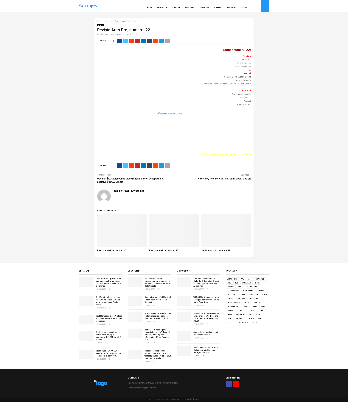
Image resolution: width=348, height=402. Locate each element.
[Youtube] (258, 6)
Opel (263, 307)
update (230, 322)
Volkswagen (242, 322)
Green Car (84, 270)
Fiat (235, 295)
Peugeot (230, 310)
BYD (236, 283)
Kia (257, 299)
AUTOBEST (260, 279)
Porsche (242, 310)
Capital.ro (246, 283)
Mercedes (257, 303)
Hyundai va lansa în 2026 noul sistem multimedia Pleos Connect (158, 299)
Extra (244, 8)
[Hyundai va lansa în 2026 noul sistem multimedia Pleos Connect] (135, 301)
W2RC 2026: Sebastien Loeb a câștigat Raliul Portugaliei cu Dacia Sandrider (206, 299)
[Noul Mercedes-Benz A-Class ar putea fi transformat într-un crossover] (86, 319)
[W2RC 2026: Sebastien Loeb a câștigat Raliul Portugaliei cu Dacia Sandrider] (184, 301)
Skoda (262, 310)
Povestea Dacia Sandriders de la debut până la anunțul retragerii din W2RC (205, 350)
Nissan (254, 307)
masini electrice (233, 303)
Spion (229, 314)
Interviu (218, 8)
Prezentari (162, 8)
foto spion (253, 295)
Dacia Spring (248, 291)
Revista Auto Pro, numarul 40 (163, 250)
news (245, 307)
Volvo (254, 322)
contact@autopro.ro (147, 387)
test (229, 318)
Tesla (258, 314)
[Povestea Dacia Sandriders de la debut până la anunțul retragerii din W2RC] (184, 351)
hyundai (230, 299)
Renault (253, 310)
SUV (250, 314)
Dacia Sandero (233, 291)
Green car (204, 8)
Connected (134, 270)
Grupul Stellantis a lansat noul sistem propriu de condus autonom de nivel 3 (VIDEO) (158, 315)
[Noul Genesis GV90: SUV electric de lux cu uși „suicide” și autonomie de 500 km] (86, 354)
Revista (100, 25)
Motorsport (183, 270)
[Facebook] (255, 6)
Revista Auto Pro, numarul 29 (215, 250)
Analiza (176, 8)
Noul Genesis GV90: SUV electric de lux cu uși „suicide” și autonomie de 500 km (109, 353)
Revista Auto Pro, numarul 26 (111, 250)
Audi (250, 279)
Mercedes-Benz (233, 307)
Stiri (149, 8)
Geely (264, 295)
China (257, 283)
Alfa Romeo (232, 279)
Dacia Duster (252, 287)
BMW (229, 283)
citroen (230, 287)
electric (261, 291)
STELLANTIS (240, 314)
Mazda (247, 303)
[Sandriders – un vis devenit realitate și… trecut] (184, 336)
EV (228, 295)
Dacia (240, 287)
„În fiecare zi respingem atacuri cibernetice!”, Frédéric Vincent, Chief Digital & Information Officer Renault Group (158, 335)
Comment (232, 8)
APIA (242, 279)
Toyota (251, 318)
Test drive (190, 8)
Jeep (250, 299)
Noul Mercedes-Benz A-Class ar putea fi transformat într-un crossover (109, 318)
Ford (243, 295)
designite (196, 399)
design (187, 399)
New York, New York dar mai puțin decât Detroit (224, 178)
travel (260, 318)
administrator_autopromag (110, 34)
